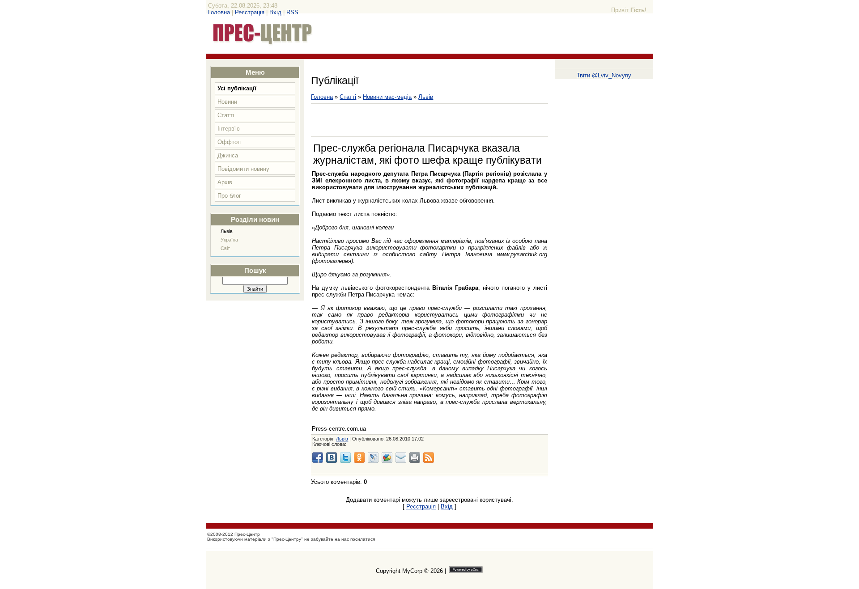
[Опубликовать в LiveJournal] (373, 457)
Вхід (275, 12)
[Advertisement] (415, 120)
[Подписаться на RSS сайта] (428, 457)
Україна (229, 239)
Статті (225, 115)
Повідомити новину (243, 168)
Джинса (227, 155)
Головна (219, 12)
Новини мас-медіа (387, 96)
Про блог (229, 195)
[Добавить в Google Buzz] (387, 457)
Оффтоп (229, 142)
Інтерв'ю (228, 128)
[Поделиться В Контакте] (331, 457)
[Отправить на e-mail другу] (400, 457)
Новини (227, 101)
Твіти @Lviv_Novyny (604, 75)
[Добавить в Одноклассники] (359, 457)
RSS (292, 12)
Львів (227, 231)
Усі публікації (236, 88)
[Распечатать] (414, 457)
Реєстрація (249, 12)
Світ (225, 248)
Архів (224, 182)
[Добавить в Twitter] (345, 457)
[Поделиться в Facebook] (317, 457)
